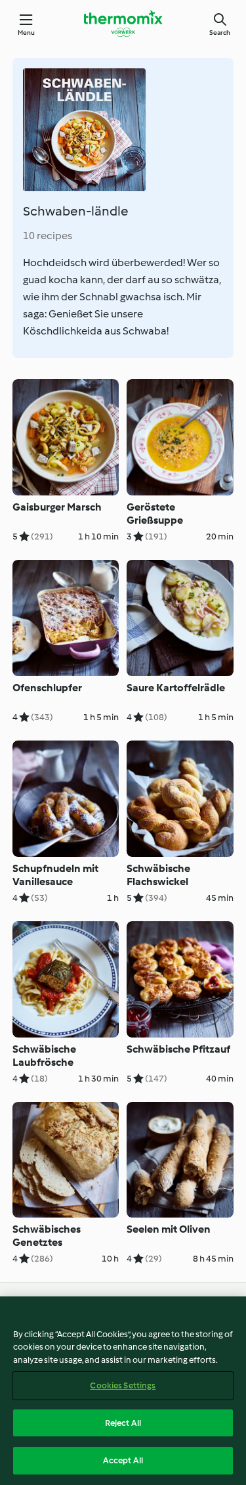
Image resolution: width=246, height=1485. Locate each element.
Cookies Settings (122, 1385)
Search (219, 32)
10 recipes (47, 235)
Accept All (123, 1460)
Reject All (123, 1423)
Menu (26, 32)
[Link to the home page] (123, 24)
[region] (123, 1390)
